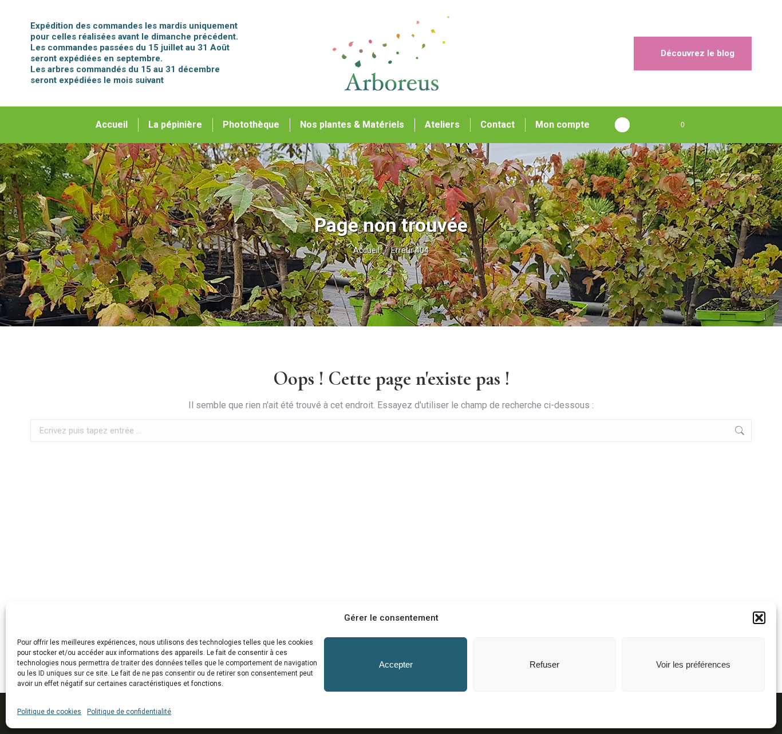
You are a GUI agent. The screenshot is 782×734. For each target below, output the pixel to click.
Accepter (396, 664)
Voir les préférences (693, 664)
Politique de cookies (49, 712)
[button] (759, 617)
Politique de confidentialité (129, 712)
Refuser (544, 664)
